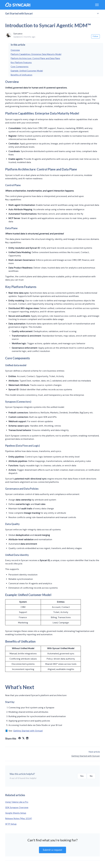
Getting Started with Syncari (85, 756)
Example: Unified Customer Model (27, 70)
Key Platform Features (21, 62)
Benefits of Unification (21, 75)
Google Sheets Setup (15, 813)
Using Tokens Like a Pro (16, 802)
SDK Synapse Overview (16, 807)
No (91, 776)
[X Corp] (23, 738)
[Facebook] (19, 738)
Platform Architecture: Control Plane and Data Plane (35, 58)
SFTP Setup (11, 824)
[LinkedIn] (27, 738)
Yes (82, 776)
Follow (95, 36)
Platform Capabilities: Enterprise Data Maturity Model (36, 54)
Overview (15, 50)
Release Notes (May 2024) (18, 818)
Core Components (19, 66)
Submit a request (52, 849)
